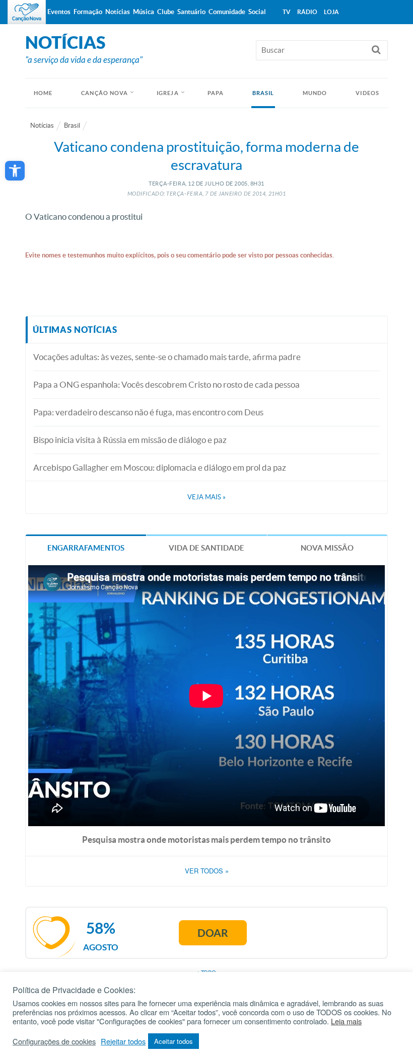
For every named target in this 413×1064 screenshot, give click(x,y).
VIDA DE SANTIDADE (206, 548)
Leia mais (346, 1021)
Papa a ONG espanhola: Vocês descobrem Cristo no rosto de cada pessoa (166, 384)
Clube (165, 12)
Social (257, 12)
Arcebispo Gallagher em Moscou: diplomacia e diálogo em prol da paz (159, 467)
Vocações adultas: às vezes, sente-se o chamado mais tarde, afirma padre (167, 357)
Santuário (191, 12)
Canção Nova (104, 93)
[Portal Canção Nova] (27, 12)
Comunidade (227, 12)
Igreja (168, 93)
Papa (216, 93)
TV (287, 12)
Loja (331, 12)
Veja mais (206, 497)
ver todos (207, 870)
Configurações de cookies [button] (54, 1041)
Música (143, 12)
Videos (367, 93)
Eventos (59, 12)
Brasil (263, 93)
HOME (43, 93)
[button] (15, 171)
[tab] (86, 547)
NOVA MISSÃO (327, 548)
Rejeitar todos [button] (123, 1041)
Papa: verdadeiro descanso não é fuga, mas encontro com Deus (148, 412)
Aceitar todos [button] (173, 1041)
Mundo (315, 93)
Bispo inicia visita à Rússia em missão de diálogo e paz (130, 440)
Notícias (42, 125)
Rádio (307, 12)
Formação (88, 12)
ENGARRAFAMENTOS (85, 548)
